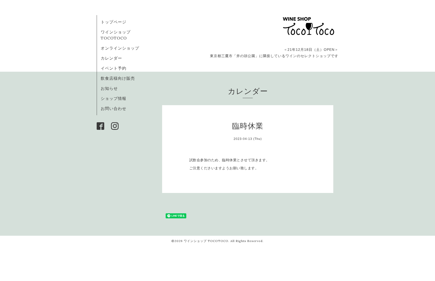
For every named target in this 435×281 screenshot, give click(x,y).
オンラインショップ (120, 48)
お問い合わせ (113, 108)
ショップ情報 (113, 98)
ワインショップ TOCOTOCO (206, 241)
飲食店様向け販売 (118, 78)
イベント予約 (113, 68)
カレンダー (111, 58)
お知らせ (109, 88)
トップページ (113, 21)
